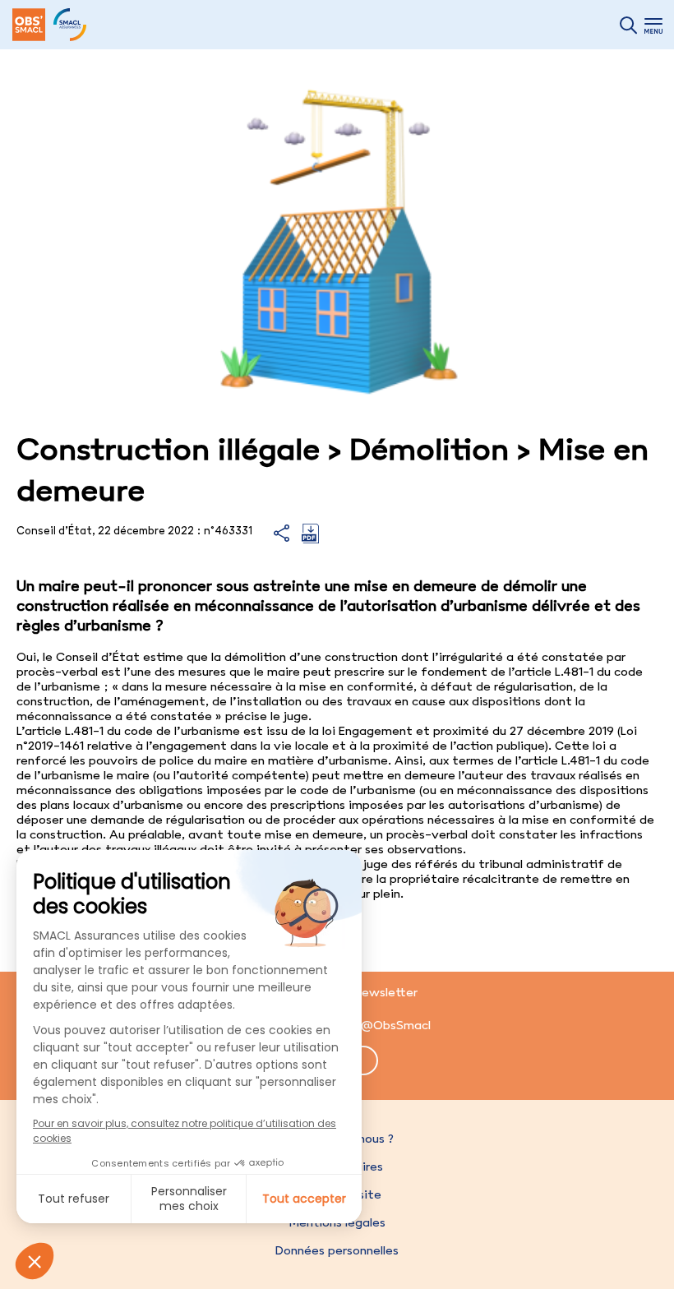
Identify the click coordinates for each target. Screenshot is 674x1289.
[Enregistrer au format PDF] (310, 539)
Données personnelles (337, 1250)
